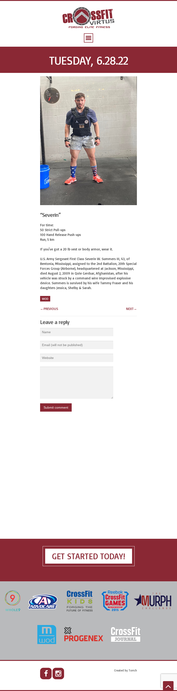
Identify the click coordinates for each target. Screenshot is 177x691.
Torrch (133, 670)
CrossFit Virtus (88, 18)
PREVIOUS (49, 309)
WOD (45, 299)
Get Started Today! (88, 556)
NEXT (131, 309)
